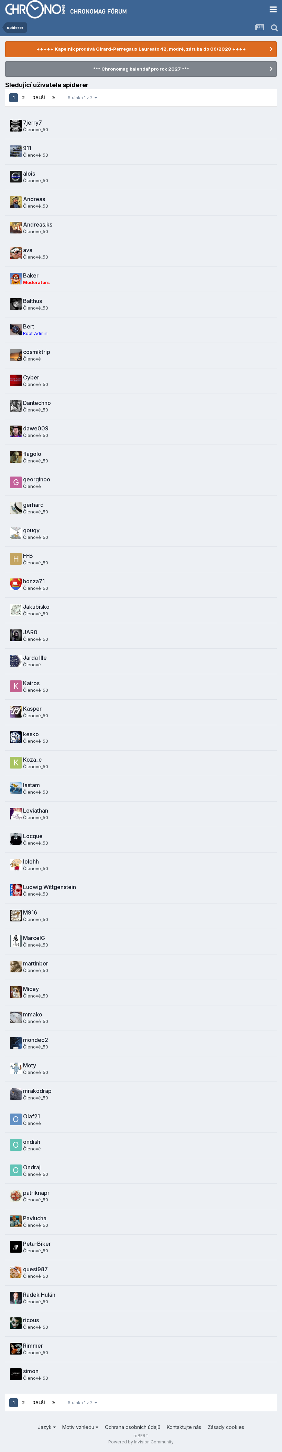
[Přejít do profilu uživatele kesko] (16, 737)
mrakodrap (37, 1090)
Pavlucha (34, 1218)
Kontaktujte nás (184, 1427)
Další (38, 97)
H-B (28, 555)
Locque (33, 836)
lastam (31, 785)
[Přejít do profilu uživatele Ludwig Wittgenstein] (16, 890)
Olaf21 (31, 1116)
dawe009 (35, 428)
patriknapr (36, 1192)
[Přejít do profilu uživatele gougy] (16, 533)
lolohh (31, 861)
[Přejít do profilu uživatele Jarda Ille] (16, 661)
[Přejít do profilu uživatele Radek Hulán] (16, 1298)
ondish (31, 1141)
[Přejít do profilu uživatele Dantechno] (16, 406)
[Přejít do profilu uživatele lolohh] (16, 864)
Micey (31, 988)
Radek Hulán (39, 1294)
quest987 (35, 1269)
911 (27, 148)
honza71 (34, 581)
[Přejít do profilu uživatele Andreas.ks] (16, 227)
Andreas (34, 199)
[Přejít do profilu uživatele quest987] (16, 1272)
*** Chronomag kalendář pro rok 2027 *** (141, 69)
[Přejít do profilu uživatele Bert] (16, 329)
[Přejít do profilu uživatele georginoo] (16, 482)
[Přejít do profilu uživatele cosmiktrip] (16, 355)
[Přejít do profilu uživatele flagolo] (16, 457)
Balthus (32, 300)
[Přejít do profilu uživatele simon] (16, 1374)
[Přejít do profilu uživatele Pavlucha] (16, 1221)
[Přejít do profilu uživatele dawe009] (16, 431)
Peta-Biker (37, 1243)
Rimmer (33, 1345)
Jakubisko (36, 606)
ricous (31, 1320)
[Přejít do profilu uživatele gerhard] (16, 508)
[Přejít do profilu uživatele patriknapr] (16, 1196)
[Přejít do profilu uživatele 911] (16, 151)
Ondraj (32, 1167)
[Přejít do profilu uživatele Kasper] (16, 712)
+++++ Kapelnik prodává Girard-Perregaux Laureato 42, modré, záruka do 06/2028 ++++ (141, 49)
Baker (31, 275)
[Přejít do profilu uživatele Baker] (16, 278)
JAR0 (30, 632)
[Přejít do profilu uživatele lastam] (16, 788)
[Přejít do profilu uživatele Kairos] (16, 686)
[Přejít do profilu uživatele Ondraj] (16, 1170)
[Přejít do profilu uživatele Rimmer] (16, 1349)
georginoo (36, 479)
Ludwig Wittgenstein (49, 887)
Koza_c (32, 759)
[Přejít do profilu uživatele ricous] (16, 1323)
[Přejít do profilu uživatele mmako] (16, 1017)
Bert (28, 326)
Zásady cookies (226, 1427)
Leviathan (35, 810)
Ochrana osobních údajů (132, 1427)
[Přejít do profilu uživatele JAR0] (16, 635)
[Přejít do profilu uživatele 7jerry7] (16, 126)
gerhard (33, 504)
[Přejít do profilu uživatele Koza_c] (16, 763)
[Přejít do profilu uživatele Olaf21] (16, 1119)
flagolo (32, 453)
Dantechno (37, 402)
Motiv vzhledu (79, 1427)
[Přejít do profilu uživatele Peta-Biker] (16, 1247)
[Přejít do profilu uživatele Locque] (16, 839)
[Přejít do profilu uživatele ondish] (16, 1145)
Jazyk (45, 1427)
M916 (30, 912)
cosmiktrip (36, 351)
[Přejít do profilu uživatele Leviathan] (16, 813)
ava (27, 250)
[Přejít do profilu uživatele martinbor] (16, 966)
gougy (31, 530)
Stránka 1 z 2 (81, 97)
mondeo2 (35, 1039)
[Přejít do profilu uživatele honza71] (16, 584)
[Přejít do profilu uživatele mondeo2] (16, 1043)
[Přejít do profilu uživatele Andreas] (16, 202)
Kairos (31, 683)
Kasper (32, 708)
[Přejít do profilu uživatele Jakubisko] (16, 610)
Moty (29, 1065)
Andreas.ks (37, 224)
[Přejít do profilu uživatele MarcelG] (16, 941)
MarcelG (34, 937)
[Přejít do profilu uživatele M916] (16, 915)
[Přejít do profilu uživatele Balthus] (16, 304)
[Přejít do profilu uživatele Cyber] (16, 380)
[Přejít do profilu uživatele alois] (16, 176)
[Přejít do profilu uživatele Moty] (16, 1068)
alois (29, 173)
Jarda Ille (35, 657)
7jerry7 (32, 122)
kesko (31, 734)
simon (31, 1371)
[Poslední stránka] (53, 97)
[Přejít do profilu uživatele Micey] (16, 992)
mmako (32, 1014)
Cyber (31, 377)
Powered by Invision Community (141, 1441)
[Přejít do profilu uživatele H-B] (16, 559)
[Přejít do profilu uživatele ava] (16, 253)
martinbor (35, 963)
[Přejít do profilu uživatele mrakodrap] (16, 1094)
